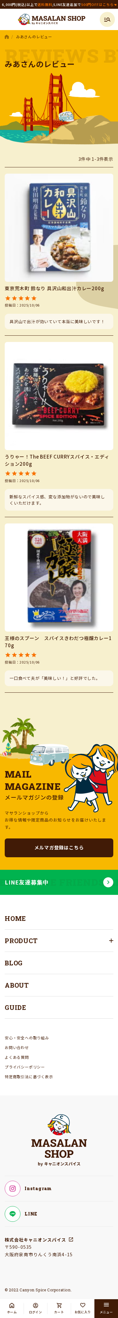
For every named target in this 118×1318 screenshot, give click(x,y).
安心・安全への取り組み (27, 1037)
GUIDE (15, 1007)
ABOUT (17, 985)
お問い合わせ (17, 1047)
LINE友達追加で (85, 4)
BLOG (14, 963)
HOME (7, 37)
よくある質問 (17, 1057)
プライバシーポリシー (25, 1066)
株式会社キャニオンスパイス (35, 1240)
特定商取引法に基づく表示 (29, 1076)
